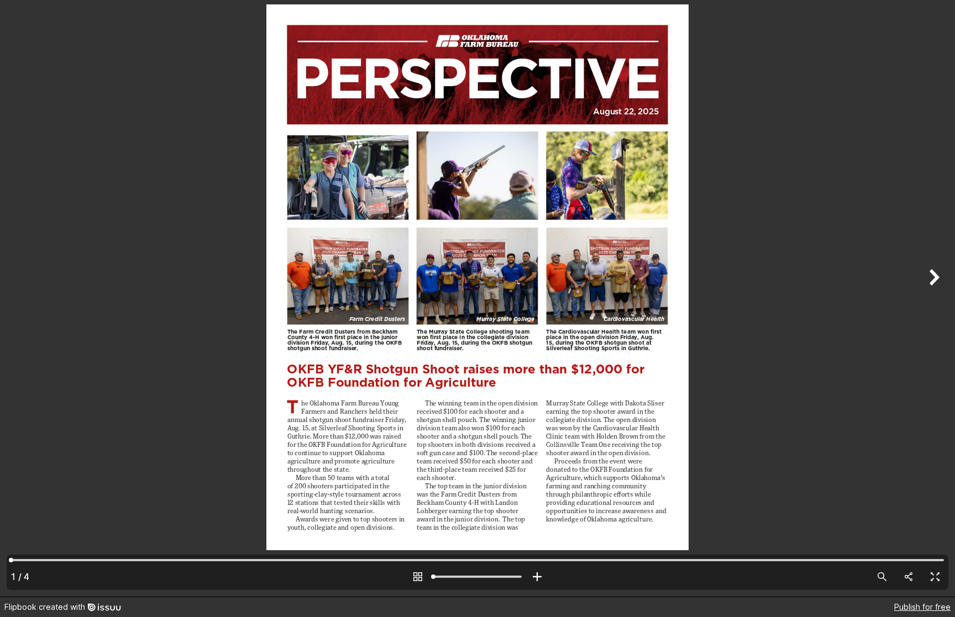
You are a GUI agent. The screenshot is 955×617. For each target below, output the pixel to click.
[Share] (909, 577)
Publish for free (922, 606)
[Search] (882, 577)
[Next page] (933, 298)
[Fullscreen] (935, 577)
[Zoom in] (537, 577)
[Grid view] (418, 577)
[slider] (477, 576)
